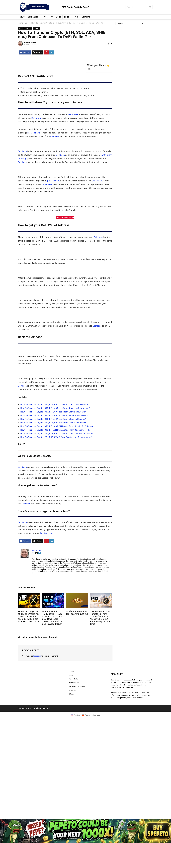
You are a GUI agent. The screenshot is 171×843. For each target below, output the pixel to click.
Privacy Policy (74, 679)
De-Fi (58, 17)
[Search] (150, 7)
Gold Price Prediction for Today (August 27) (77, 612)
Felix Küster (30, 42)
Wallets (47, 17)
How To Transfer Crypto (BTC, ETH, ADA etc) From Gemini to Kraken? (53, 411)
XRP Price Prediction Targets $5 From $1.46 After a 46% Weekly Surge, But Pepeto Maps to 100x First (101, 617)
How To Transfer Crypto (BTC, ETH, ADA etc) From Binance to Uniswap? (54, 415)
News (22, 17)
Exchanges (33, 17)
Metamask (73, 114)
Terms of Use (74, 683)
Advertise (72, 690)
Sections (86, 17)
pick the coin (53, 180)
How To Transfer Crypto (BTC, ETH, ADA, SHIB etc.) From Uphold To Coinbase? (57, 426)
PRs (76, 17)
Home (20, 23)
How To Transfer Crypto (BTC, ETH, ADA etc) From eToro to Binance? (53, 419)
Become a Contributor (77, 686)
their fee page (45, 533)
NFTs (66, 17)
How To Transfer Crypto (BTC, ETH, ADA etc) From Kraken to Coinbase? (54, 404)
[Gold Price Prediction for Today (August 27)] (77, 595)
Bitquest (72, 694)
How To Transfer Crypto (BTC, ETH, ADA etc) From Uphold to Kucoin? (53, 422)
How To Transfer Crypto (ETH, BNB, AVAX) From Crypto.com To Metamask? (56, 437)
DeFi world (36, 118)
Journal (36, 28)
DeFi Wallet (97, 180)
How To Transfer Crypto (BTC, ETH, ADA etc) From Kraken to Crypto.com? (55, 408)
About (71, 675)
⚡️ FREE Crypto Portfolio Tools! (74, 7)
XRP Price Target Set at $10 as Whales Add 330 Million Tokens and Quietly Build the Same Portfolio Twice (29, 616)
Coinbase (54, 136)
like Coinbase (33, 132)
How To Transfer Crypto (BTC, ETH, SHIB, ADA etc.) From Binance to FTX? (55, 430)
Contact (72, 671)
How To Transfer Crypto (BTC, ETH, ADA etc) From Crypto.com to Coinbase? (56, 433)
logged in (37, 656)
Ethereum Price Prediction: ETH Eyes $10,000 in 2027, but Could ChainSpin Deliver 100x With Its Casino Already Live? (52, 617)
